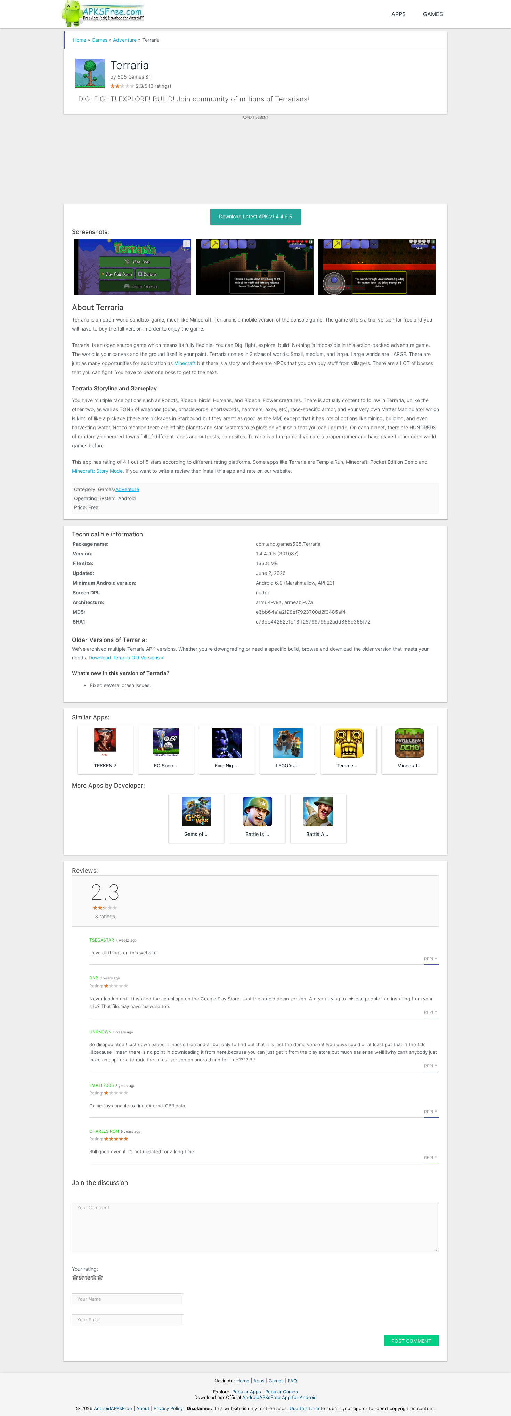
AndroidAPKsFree (113, 1408)
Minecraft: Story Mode (97, 471)
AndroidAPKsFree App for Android (279, 1397)
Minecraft (185, 363)
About (142, 1408)
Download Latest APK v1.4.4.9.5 (255, 216)
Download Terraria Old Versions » (126, 657)
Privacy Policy (168, 1408)
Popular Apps (246, 1391)
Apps (398, 13)
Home (79, 40)
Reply (430, 958)
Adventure (125, 40)
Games (433, 13)
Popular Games (281, 1391)
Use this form (304, 1408)
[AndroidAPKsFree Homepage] (101, 12)
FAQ (292, 1380)
